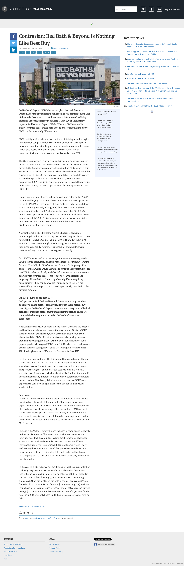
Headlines (8, 555)
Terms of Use (54, 544)
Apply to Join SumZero (13, 544)
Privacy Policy (54, 548)
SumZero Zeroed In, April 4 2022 (140, 78)
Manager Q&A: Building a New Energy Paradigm (147, 83)
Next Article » (39, 506)
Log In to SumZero (172, 9)
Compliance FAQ (55, 551)
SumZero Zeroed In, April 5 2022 (140, 74)
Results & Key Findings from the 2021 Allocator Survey (149, 106)
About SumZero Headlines (14, 548)
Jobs (6, 559)
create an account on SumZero (45, 518)
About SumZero (10, 551)
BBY (53, 52)
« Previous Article (26, 506)
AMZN (47, 52)
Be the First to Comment (61, 48)
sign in (27, 518)
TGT (33, 52)
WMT (39, 52)
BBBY (22, 52)
